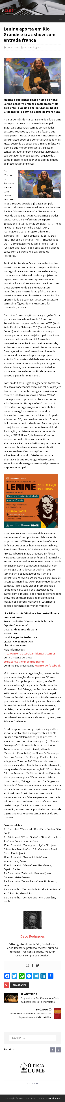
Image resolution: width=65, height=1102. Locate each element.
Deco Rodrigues (32, 47)
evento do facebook (47, 665)
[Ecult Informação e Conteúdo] (32, 13)
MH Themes (54, 1098)
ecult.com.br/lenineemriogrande (24, 661)
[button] (60, 18)
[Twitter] (37, 965)
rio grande (20, 985)
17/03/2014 (12, 47)
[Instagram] (27, 965)
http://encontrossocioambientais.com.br (29, 653)
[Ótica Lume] (32, 1071)
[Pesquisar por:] (32, 1038)
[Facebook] (32, 965)
